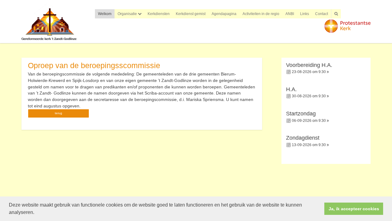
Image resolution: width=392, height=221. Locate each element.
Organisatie (128, 14)
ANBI (289, 14)
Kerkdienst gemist (190, 14)
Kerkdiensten (159, 14)
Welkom (104, 14)
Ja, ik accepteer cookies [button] (354, 208)
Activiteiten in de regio (261, 14)
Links (304, 14)
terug (58, 113)
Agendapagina (224, 14)
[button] (36, 213)
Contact (321, 14)
